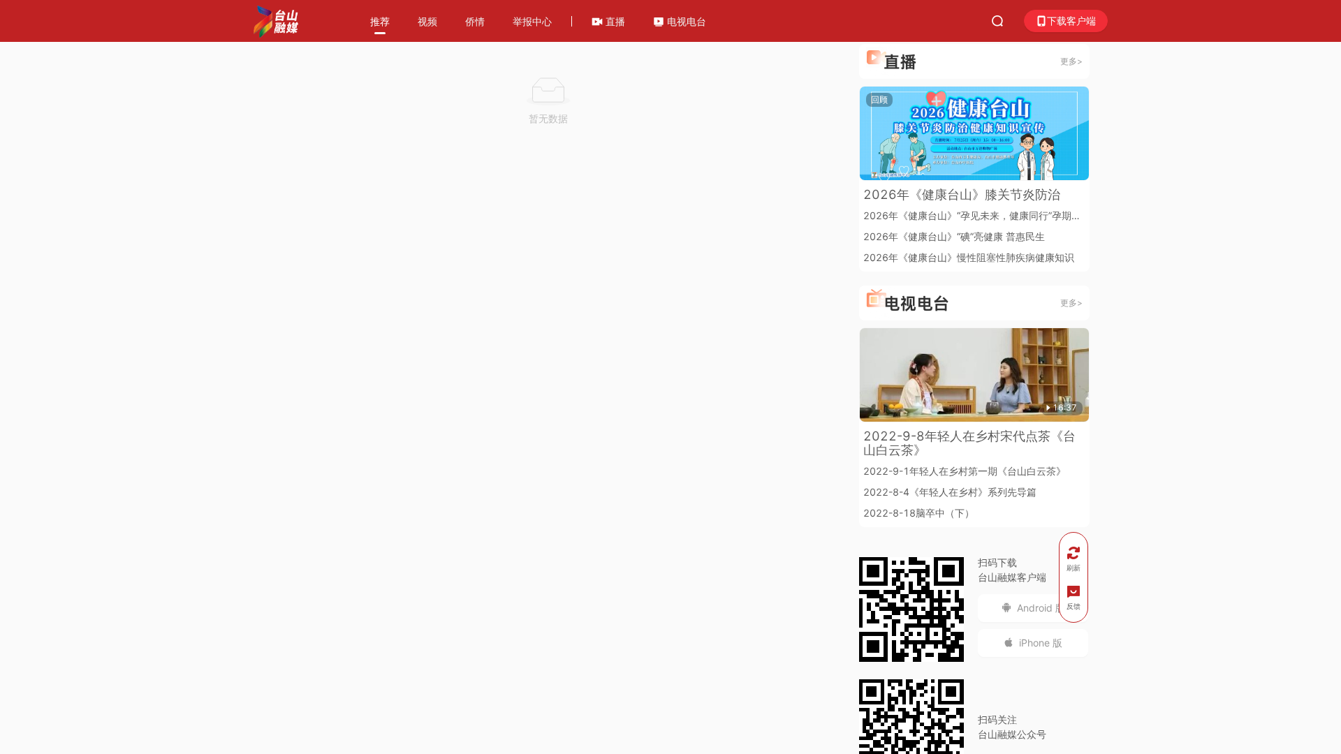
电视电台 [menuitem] (685, 21)
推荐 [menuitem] (380, 21)
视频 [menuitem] (427, 21)
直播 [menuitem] (614, 21)
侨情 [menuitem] (475, 21)
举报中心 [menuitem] (532, 21)
